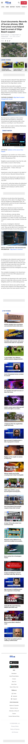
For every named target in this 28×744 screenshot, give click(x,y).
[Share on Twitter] (7, 40)
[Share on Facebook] (5, 40)
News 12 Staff (15, 34)
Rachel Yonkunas (5, 34)
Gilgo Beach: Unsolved (16, 249)
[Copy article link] (9, 40)
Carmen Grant (4, 36)
